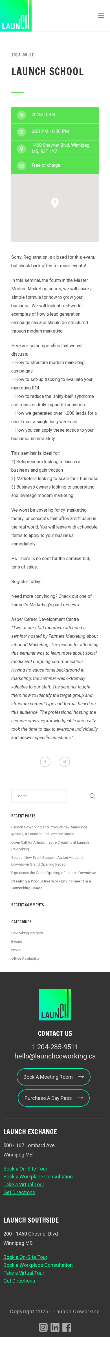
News (16, 950)
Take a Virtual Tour (23, 1184)
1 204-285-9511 (55, 1047)
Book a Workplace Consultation (38, 1177)
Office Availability (25, 958)
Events (16, 941)
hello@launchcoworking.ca (55, 1056)
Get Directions (19, 1192)
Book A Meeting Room (48, 1077)
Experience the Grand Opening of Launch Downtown (53, 873)
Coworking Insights (27, 933)
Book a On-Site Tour (25, 1169)
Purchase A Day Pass (48, 1098)
